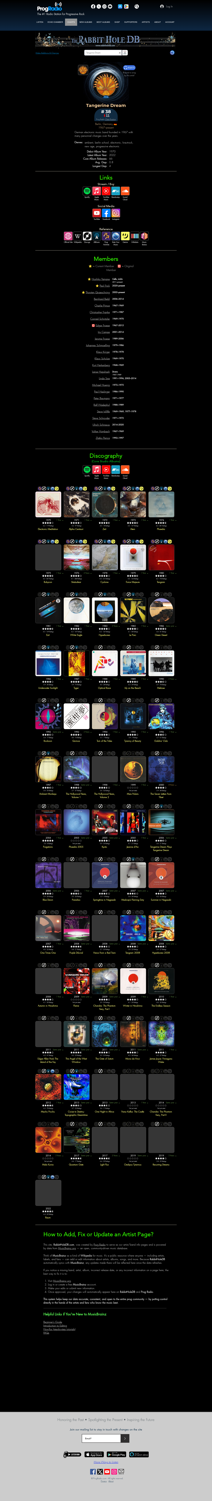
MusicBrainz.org (67, 1248)
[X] (99, 6)
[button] (137, 6)
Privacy (104, 1481)
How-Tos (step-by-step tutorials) (59, 1329)
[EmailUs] (121, 1472)
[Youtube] (107, 1472)
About (110, 1481)
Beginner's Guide (52, 1322)
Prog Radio (100, 1244)
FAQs (46, 1332)
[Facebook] (93, 6)
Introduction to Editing (55, 1325)
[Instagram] (104, 6)
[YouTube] (110, 6)
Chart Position (110, 119)
